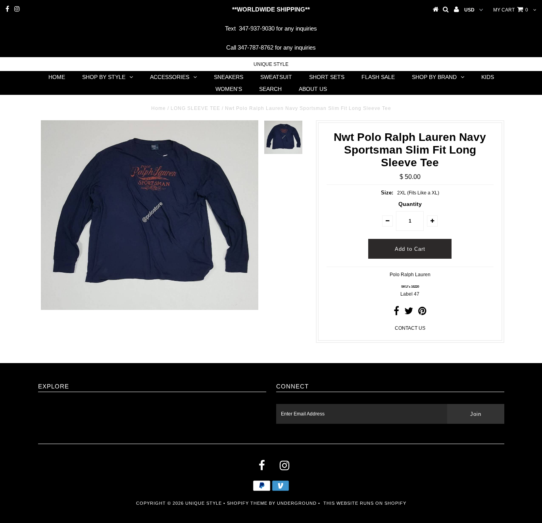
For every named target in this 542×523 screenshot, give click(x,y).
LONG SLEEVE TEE (195, 108)
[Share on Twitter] (408, 312)
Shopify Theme (247, 503)
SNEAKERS (228, 77)
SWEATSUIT (276, 77)
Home (158, 108)
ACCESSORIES (169, 77)
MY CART (510, 10)
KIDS (487, 77)
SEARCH (270, 89)
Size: (387, 193)
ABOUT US (313, 89)
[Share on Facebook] (396, 312)
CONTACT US (410, 328)
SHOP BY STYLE (103, 77)
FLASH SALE (378, 77)
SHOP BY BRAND (434, 77)
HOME (56, 77)
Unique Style (271, 64)
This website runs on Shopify (364, 503)
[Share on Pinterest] (422, 312)
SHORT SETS (326, 77)
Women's (228, 89)
